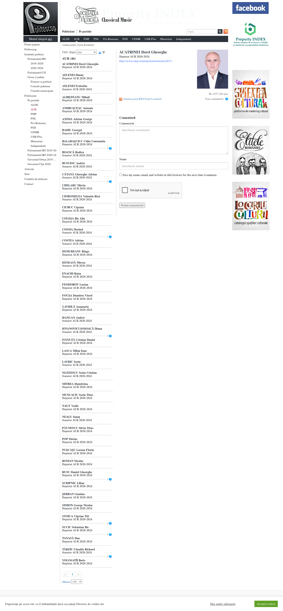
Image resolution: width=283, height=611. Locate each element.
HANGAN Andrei (73, 317)
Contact (28, 184)
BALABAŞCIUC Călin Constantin (83, 141)
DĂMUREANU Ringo (75, 251)
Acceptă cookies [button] (266, 604)
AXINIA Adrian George (77, 119)
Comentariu (126, 123)
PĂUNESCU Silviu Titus (77, 428)
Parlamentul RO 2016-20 (42, 150)
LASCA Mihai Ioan (74, 350)
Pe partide (33, 100)
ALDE (34, 105)
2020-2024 (37, 68)
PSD (33, 127)
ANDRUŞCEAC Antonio (77, 108)
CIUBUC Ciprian (73, 207)
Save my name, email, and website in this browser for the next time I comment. (170, 175)
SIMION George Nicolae (77, 505)
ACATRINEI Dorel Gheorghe (80, 64)
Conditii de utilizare (35, 179)
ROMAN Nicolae (72, 461)
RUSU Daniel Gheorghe (77, 472)
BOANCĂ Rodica (73, 152)
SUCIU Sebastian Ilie (75, 527)
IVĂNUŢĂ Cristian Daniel (78, 339)
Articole (29, 169)
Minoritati (36, 141)
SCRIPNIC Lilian (73, 483)
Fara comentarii (214, 99)
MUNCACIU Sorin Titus (77, 395)
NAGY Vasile (70, 406)
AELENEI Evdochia (74, 86)
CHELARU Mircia (74, 185)
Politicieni (30, 96)
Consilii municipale (42, 91)
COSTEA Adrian (73, 240)
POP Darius (69, 439)
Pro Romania (38, 123)
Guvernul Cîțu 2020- (40, 164)
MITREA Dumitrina (75, 384)
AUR (33, 109)
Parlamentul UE (37, 72)
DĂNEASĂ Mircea (73, 262)
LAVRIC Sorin (71, 361)
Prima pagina (32, 44)
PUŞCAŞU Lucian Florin (78, 450)
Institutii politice (34, 54)
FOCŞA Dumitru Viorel (77, 295)
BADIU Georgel (72, 130)
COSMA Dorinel (72, 229)
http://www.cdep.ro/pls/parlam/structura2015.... (146, 61)
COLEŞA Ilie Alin (73, 218)
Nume (123, 159)
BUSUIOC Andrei (73, 163)
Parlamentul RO (37, 59)
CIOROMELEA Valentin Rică (81, 196)
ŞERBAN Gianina (73, 494)
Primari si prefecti (41, 81)
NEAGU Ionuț (71, 417)
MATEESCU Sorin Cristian (79, 372)
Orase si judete (36, 77)
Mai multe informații (222, 604)
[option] (144, 15)
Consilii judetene (40, 86)
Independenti (38, 146)
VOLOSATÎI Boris (73, 560)
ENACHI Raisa (71, 273)
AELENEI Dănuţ (72, 75)
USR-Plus (36, 137)
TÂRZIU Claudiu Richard (78, 549)
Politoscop (30, 49)
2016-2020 (37, 63)
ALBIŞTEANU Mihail (76, 97)
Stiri (27, 174)
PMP (33, 114)
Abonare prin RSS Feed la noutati (142, 99)
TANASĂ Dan (71, 538)
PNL (33, 118)
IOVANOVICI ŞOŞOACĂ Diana (82, 328)
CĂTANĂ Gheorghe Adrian (79, 174)
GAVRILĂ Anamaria (75, 306)
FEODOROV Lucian (75, 284)
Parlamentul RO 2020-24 (42, 155)
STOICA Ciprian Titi (75, 516)
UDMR (35, 132)
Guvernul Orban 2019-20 (42, 159)
